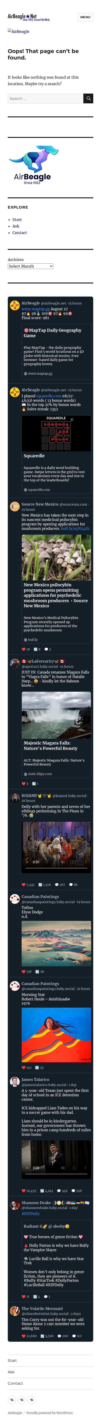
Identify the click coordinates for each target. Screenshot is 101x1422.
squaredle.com (48, 396)
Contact (19, 232)
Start (17, 219)
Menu (85, 17)
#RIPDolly (31, 1214)
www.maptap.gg (36, 309)
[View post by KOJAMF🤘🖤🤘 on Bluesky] (50, 839)
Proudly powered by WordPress (49, 1413)
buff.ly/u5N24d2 (75, 528)
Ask (15, 226)
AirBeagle (15, 1413)
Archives (16, 259)
